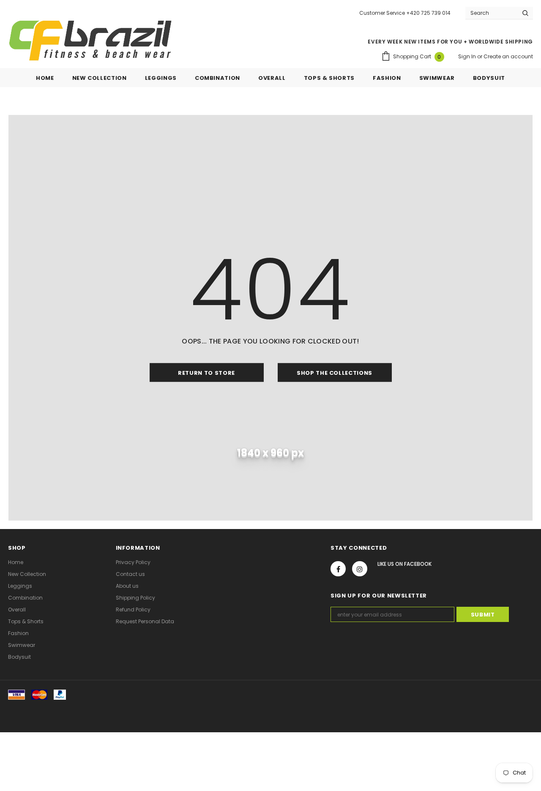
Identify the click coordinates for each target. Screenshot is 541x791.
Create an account (508, 56)
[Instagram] (359, 568)
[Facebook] (338, 568)
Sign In (467, 56)
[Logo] (90, 40)
